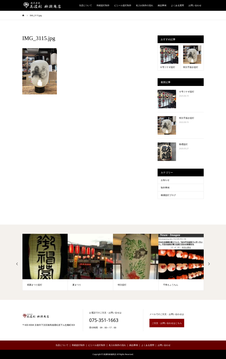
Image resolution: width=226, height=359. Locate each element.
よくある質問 (177, 5)
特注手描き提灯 (186, 117)
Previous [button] (17, 263)
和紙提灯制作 (103, 5)
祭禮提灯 (183, 144)
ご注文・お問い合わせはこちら (167, 323)
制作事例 (165, 187)
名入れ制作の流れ (144, 5)
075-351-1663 (103, 320)
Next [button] (208, 263)
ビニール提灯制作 (122, 5)
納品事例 (162, 5)
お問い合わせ (194, 5)
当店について (85, 5)
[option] (45, 262)
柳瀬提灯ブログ (168, 195)
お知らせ (165, 179)
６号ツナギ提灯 (186, 91)
